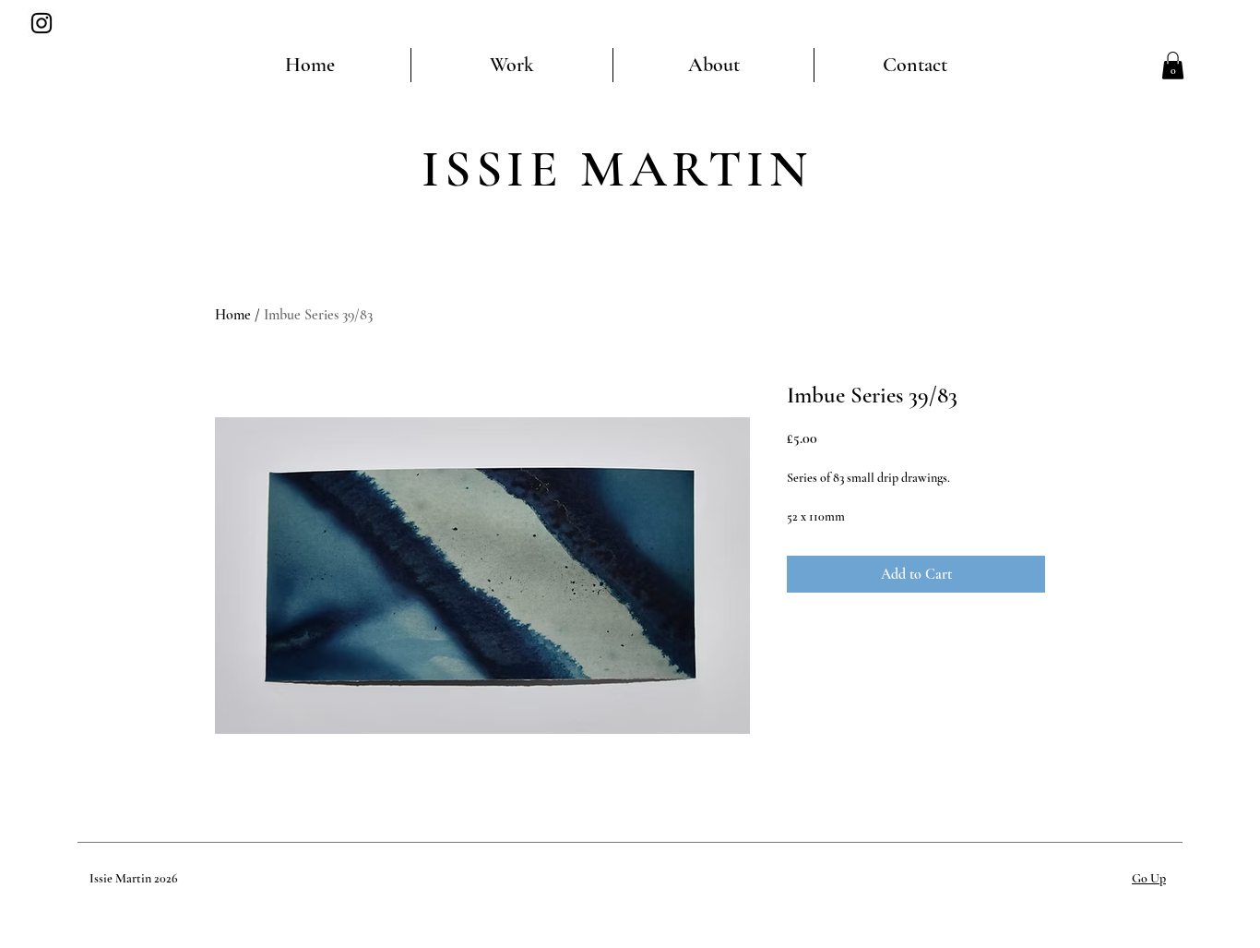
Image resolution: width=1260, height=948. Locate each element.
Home (233, 315)
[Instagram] (41, 23)
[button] (1172, 65)
